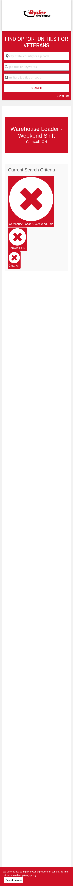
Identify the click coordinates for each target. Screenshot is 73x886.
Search (36, 88)
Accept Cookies (14, 880)
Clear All (14, 265)
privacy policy (29, 875)
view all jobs (63, 96)
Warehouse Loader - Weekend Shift (31, 224)
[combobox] (36, 56)
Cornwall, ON (17, 248)
